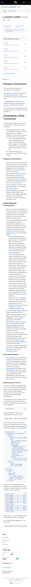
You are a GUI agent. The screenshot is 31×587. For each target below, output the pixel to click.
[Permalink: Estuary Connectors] (3, 84)
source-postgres (13, 188)
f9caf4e (5, 55)
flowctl (9, 515)
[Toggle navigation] (2, 2)
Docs (27, 578)
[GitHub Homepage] (11, 583)
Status (17, 578)
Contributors (7, 563)
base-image (18, 151)
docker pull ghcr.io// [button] (14, 30)
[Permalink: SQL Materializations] (3, 355)
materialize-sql (13, 357)
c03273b (6, 61)
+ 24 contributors (6, 567)
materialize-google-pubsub (16, 308)
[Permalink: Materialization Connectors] (3, 204)
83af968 (6, 48)
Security (13, 578)
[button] (25, 408)
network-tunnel (19, 340)
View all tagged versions (10, 73)
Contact (11, 579)
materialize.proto (16, 218)
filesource (20, 175)
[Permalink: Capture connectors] (3, 159)
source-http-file (16, 182)
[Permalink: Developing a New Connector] (3, 117)
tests (19, 135)
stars (6, 544)
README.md (5, 79)
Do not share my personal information (15, 580)
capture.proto (15, 171)
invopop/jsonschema (12, 325)
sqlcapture (9, 186)
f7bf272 (5, 67)
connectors (12, 7)
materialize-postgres (14, 252)
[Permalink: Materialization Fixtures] (3, 383)
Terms (4, 578)
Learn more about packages (19, 26)
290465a (6, 42)
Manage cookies (17, 579)
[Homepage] (15, 2)
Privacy (8, 578)
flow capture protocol (12, 95)
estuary (5, 7)
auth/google (9, 351)
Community (22, 578)
